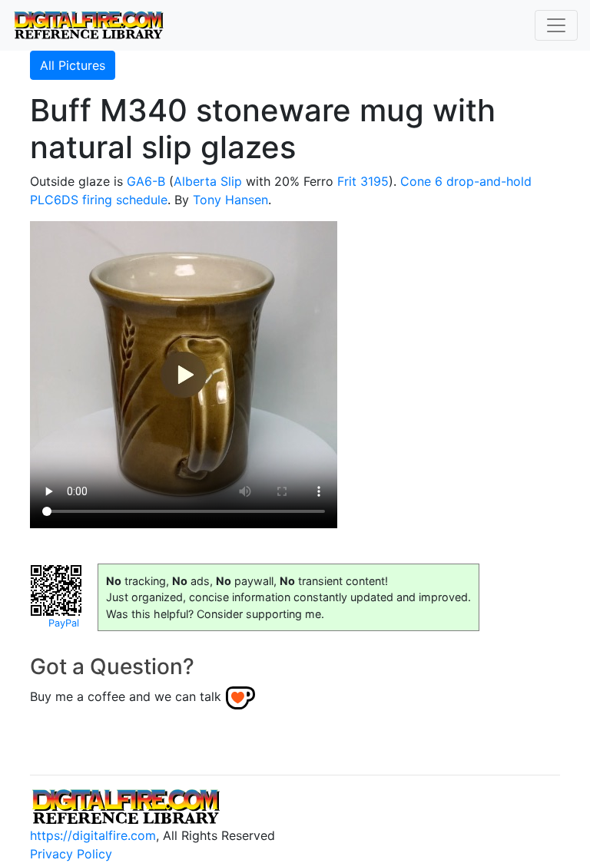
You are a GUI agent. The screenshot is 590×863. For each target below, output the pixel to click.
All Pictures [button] (72, 65)
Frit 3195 (363, 181)
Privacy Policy (71, 853)
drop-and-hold (489, 181)
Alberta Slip (208, 181)
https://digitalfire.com (93, 835)
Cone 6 (421, 181)
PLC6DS (54, 199)
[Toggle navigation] (556, 25)
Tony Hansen (230, 199)
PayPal (63, 623)
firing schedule (124, 199)
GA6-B (146, 181)
